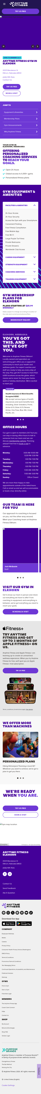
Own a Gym (5, 989)
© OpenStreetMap (34, 844)
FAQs (3, 1011)
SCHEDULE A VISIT (20, 612)
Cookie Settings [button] (8, 1085)
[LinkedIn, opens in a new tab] (17, 913)
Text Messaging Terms (8, 965)
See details (29, 709)
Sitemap (4, 977)
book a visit (23, 444)
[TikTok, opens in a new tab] (31, 913)
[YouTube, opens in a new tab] (26, 913)
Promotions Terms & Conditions (11, 961)
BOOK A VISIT (12, 93)
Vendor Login (6, 1035)
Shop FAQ (5, 1032)
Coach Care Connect (8, 1007)
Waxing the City (7, 1067)
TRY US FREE (20, 11)
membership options (17, 441)
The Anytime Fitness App (9, 1003)
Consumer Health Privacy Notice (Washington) (16, 949)
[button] (33, 46)
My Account (5, 1024)
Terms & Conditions (8, 957)
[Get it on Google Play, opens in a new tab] (24, 923)
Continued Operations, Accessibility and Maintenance (18, 969)
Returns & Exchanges (8, 1028)
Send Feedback (9, 888)
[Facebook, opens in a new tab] (3, 913)
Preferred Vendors (7, 973)
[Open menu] (4, 4)
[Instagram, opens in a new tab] (8, 913)
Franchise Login (7, 993)
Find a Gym (5, 986)
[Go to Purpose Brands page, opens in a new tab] (10, 1050)
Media (4, 937)
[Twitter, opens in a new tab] (13, 913)
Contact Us (7, 80)
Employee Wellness (8, 933)
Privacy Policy (6, 945)
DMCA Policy (6, 953)
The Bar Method (7, 1064)
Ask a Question (9, 893)
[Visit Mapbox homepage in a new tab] (4, 844)
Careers (4, 941)
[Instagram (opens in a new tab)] (10, 874)
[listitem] (20, 550)
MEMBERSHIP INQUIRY (20, 320)
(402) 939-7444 (9, 77)
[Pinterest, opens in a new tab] (22, 913)
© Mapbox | (25, 844)
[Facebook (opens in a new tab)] (5, 874)
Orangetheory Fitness (8, 1061)
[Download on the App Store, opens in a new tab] (8, 923)
